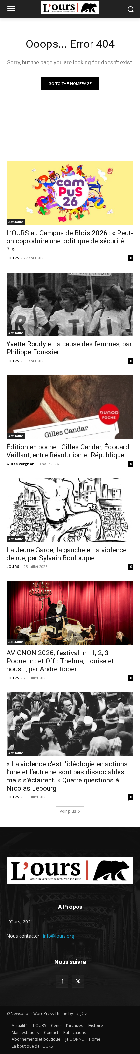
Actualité (15, 222)
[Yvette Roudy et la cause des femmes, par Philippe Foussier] (70, 304)
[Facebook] (62, 981)
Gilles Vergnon (21, 463)
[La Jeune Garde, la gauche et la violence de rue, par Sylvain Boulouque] (70, 510)
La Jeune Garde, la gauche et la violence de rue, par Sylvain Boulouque (67, 554)
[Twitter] (78, 981)
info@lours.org (58, 936)
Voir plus (68, 811)
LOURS (13, 257)
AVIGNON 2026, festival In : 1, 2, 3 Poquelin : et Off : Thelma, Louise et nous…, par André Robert (60, 661)
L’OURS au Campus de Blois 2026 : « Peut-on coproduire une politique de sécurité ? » (70, 241)
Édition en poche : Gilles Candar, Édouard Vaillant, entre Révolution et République (68, 451)
